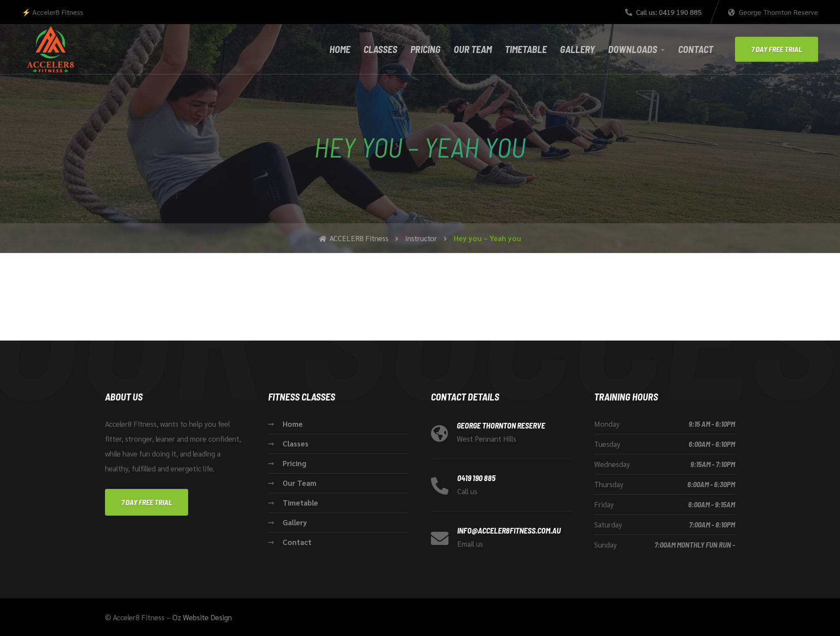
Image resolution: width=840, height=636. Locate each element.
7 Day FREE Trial (776, 49)
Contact (695, 49)
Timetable (526, 49)
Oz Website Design (202, 617)
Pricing (425, 49)
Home (339, 49)
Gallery (577, 49)
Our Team (473, 49)
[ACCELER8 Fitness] (48, 49)
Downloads (632, 49)
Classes (380, 49)
